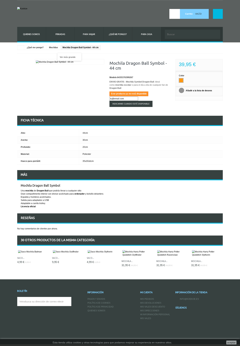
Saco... (55, 257)
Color (182, 75)
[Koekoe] (49, 12)
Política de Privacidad (100, 307)
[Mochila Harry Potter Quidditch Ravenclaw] (172, 253)
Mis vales (145, 318)
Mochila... (127, 261)
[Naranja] (181, 80)
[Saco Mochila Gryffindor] (67, 251)
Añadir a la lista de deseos (198, 90)
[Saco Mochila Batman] (32, 251)
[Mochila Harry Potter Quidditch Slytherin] (206, 253)
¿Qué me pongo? (35, 47)
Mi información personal (155, 314)
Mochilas (53, 47)
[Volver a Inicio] (20, 48)
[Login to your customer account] (218, 14)
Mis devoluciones (150, 303)
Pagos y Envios (96, 299)
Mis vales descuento (152, 307)
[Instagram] (200, 307)
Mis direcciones (149, 310)
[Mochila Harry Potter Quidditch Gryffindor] (137, 253)
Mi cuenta (146, 292)
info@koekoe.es (189, 299)
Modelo (113, 77)
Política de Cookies (98, 303)
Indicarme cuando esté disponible (131, 104)
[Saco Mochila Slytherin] (102, 251)
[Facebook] (192, 307)
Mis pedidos (147, 299)
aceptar (231, 342)
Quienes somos (96, 310)
